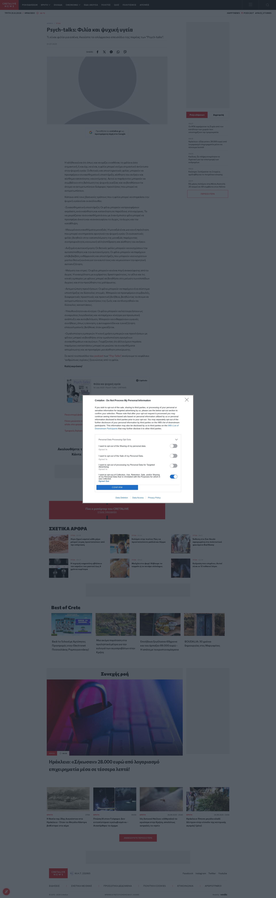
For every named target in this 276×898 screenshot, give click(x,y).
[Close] (187, 400)
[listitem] (138, 439)
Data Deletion (122, 497)
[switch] (173, 446)
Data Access (138, 497)
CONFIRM (117, 487)
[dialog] (138, 449)
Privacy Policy (154, 497)
